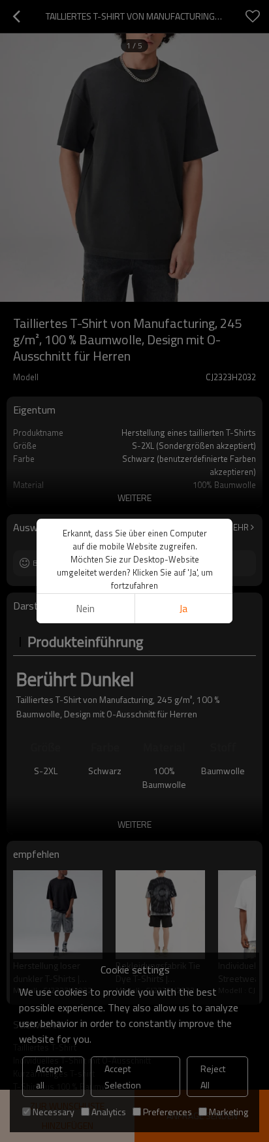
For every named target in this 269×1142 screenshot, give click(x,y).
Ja (183, 608)
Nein (85, 608)
